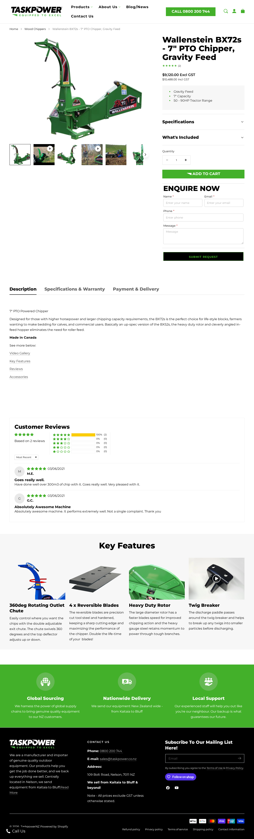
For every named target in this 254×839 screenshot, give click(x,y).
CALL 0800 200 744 (191, 11)
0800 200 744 (111, 751)
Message (170, 225)
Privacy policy (154, 829)
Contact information (231, 829)
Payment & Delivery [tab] (136, 289)
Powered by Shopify (54, 826)
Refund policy (131, 829)
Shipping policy (203, 829)
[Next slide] (145, 155)
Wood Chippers (35, 29)
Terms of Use (215, 768)
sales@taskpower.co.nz (118, 759)
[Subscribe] (239, 758)
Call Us (18, 831)
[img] (37, 469)
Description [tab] (23, 289)
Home (14, 29)
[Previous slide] (14, 155)
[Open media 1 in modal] (143, 42)
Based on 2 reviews (29, 441)
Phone (168, 211)
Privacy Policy (234, 768)
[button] (225, 11)
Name (168, 196)
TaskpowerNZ (30, 826)
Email (209, 196)
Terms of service (178, 829)
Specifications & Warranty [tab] (74, 289)
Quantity (168, 151)
